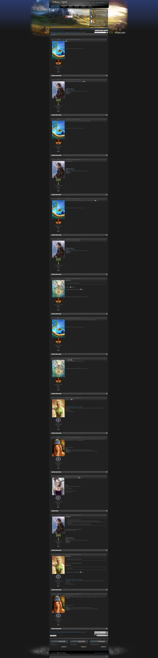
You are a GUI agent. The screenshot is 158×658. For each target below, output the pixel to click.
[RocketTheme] (61, 653)
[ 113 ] (58, 505)
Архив (72, 32)
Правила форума (99, 28)
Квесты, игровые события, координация (62, 32)
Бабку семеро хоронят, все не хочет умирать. (74, 406)
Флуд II (75, 32)
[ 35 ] (58, 466)
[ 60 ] (58, 308)
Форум (51, 32)
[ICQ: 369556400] (60, 75)
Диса (58, 476)
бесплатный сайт (101, 652)
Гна (58, 397)
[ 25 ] (58, 427)
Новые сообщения (84, 28)
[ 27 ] (58, 109)
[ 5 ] (58, 70)
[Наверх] (106, 656)
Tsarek (58, 39)
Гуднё (58, 437)
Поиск (104, 28)
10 (80, 397)
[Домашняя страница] (57, 75)
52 (62, 30)
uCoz (106, 652)
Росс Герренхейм (72, 169)
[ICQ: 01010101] (60, 313)
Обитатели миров (91, 28)
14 (80, 554)
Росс (58, 79)
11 (80, 437)
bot (58, 278)
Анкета (67, 448)
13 (80, 515)
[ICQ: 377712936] (60, 471)
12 (79, 476)
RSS (107, 28)
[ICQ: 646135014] (60, 114)
